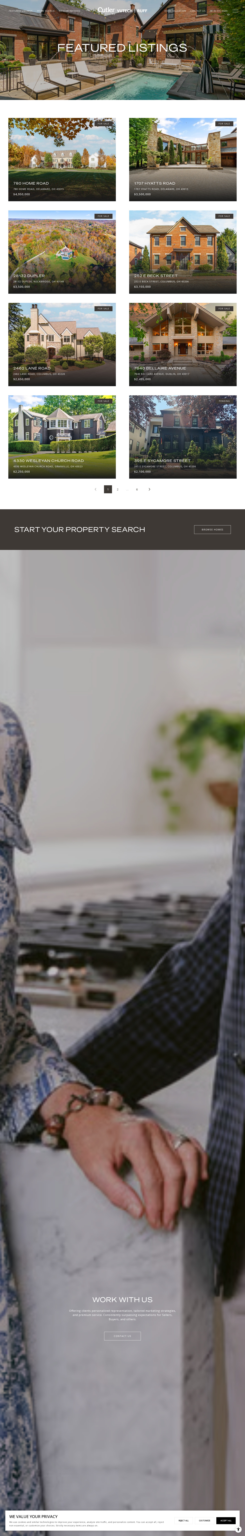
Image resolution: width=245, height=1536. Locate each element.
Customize (204, 1520)
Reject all (184, 1520)
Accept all (226, 1520)
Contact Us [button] (122, 1336)
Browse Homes (213, 529)
